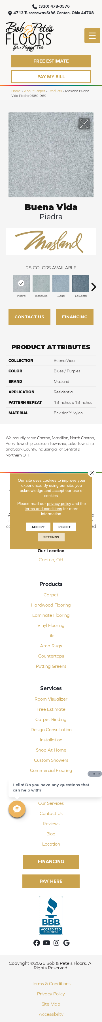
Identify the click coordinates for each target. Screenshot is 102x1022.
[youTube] (46, 943)
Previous (8, 284)
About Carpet (34, 91)
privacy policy (59, 503)
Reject (64, 527)
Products (55, 91)
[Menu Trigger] (92, 35)
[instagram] (56, 943)
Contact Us (29, 316)
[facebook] (37, 943)
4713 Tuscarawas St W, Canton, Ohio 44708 (53, 12)
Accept (38, 527)
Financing (75, 316)
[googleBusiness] (66, 943)
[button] (51, 61)
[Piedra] (21, 283)
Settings (51, 537)
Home (16, 91)
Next (93, 284)
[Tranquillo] (41, 283)
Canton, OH (51, 559)
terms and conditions (43, 508)
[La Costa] (81, 283)
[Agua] (61, 283)
